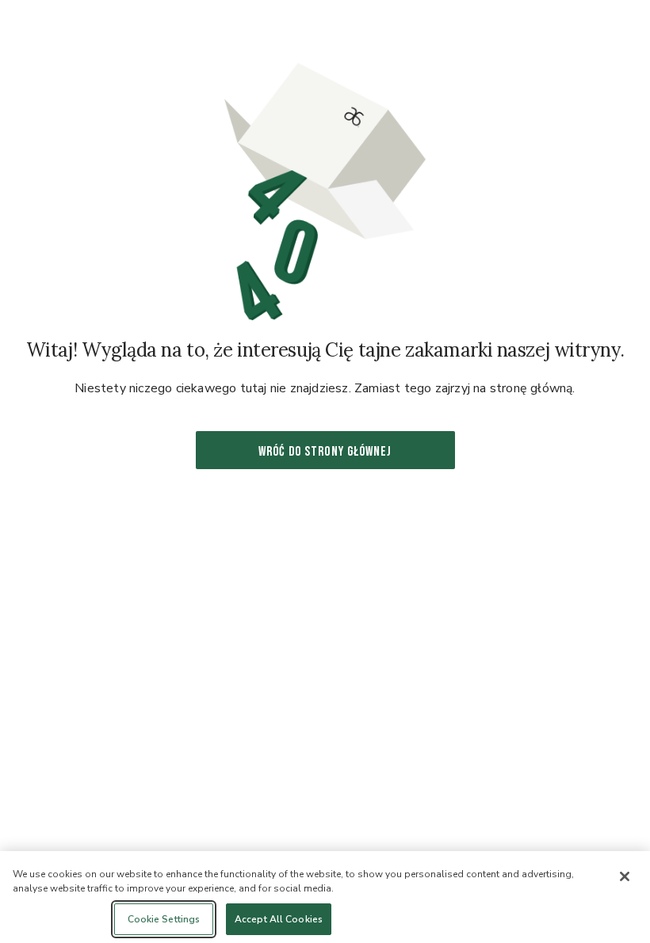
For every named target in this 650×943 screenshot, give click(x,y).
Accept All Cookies (279, 919)
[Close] (624, 876)
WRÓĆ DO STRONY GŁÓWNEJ (325, 452)
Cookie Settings (164, 919)
